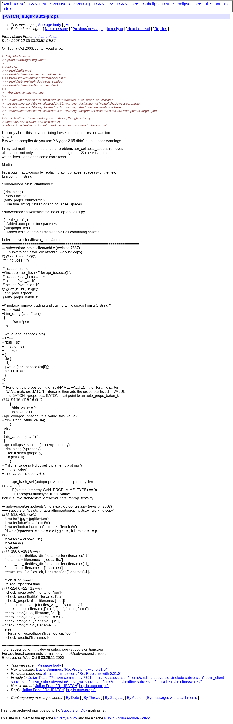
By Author (135, 698)
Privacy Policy (65, 718)
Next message (56, 29)
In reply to (115, 29)
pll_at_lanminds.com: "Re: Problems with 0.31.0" (82, 673)
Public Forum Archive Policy (126, 718)
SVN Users (60, 4)
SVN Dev (37, 4)
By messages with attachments (172, 698)
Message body (49, 25)
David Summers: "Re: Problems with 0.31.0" (71, 669)
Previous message (88, 29)
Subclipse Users (187, 4)
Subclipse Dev (156, 4)
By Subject (113, 698)
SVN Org (81, 4)
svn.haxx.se (13, 4)
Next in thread (138, 29)
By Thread (92, 698)
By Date (72, 698)
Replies (160, 29)
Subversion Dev (74, 710)
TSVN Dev (103, 4)
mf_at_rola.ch (46, 37)
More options (76, 25)
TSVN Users (127, 4)
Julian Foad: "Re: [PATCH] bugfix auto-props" (72, 686)
